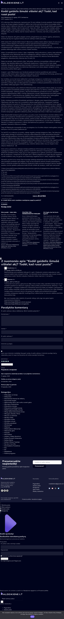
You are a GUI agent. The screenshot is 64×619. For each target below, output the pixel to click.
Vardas (3, 328)
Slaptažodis (4, 550)
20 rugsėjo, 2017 (15, 17)
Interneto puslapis (6, 344)
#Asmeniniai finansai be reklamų (52, 244)
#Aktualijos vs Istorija (8, 9)
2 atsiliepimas (24, 17)
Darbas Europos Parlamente (13, 438)
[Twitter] (58, 488)
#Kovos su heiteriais (10, 415)
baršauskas (8, 196)
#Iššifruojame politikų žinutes (51, 245)
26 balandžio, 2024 (6, 381)
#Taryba (7, 432)
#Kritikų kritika (12, 246)
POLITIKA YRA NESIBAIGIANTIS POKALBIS (31, 213)
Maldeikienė (8, 451)
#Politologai (8, 425)
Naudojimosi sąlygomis (29, 590)
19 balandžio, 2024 (6, 387)
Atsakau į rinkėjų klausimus (12, 436)
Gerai (32, 616)
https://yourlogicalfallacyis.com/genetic (16, 304)
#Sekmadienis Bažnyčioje (12, 429)
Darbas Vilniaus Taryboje (12, 442)
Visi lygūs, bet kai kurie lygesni (50, 213)
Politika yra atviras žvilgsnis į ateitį (11, 379)
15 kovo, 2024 (5, 244)
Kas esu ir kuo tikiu (57, 9)
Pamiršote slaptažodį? (16, 556)
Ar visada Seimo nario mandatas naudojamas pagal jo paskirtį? (21, 200)
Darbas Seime (46, 9)
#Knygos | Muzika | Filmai (12, 413)
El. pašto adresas (7, 336)
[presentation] (0, 259)
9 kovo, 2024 (25, 242)
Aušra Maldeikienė (6, 17)
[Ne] (62, 615)
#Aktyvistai (4, 246)
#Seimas (7, 427)
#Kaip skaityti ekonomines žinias (52, 247)
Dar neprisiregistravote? (11, 561)
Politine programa (9, 453)
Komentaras (5, 314)
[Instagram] (55, 488)
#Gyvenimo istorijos (10, 406)
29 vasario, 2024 (47, 242)
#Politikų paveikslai (10, 423)
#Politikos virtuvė (35, 9)
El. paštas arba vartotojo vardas (10, 543)
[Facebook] (49, 488)
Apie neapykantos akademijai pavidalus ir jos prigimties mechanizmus (20, 373)
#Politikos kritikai (22, 9)
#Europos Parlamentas (11, 404)
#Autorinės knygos (10, 400)
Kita (5, 447)
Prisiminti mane (6, 556)
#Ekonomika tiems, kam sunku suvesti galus (18, 402)
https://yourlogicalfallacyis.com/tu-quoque (17, 302)
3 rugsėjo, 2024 (5, 376)
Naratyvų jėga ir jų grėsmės (9, 384)
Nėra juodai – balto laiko (9, 212)
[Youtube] (52, 488)
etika (12, 196)
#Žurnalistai (8, 434)
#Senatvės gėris (9, 430)
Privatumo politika (43, 590)
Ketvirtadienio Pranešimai (12, 446)
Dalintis (35, 196)
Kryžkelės (4, 204)
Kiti (5, 449)
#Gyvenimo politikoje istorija (13, 408)
